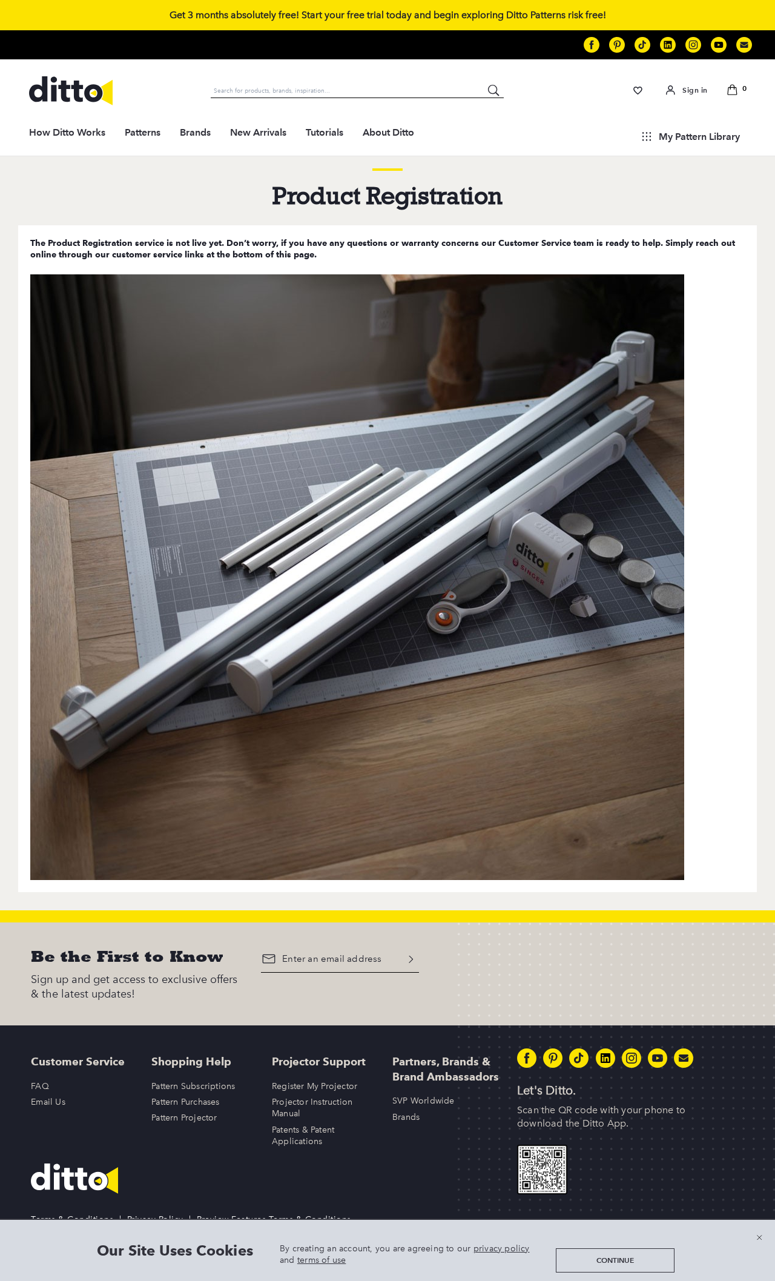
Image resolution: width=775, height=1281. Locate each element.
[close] (759, 1237)
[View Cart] (734, 91)
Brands (195, 132)
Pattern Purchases (185, 1102)
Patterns (142, 132)
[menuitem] (67, 136)
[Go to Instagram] (693, 44)
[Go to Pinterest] (616, 44)
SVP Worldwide (423, 1101)
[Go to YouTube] (718, 44)
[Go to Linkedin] (667, 44)
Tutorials (324, 132)
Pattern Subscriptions (193, 1086)
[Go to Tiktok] (642, 44)
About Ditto (388, 132)
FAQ (40, 1086)
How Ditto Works (67, 132)
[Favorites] (638, 91)
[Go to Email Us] (744, 44)
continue (615, 1260)
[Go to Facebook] (591, 44)
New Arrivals (258, 132)
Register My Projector (314, 1086)
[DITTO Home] (71, 90)
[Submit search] (494, 90)
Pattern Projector (184, 1118)
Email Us (48, 1102)
